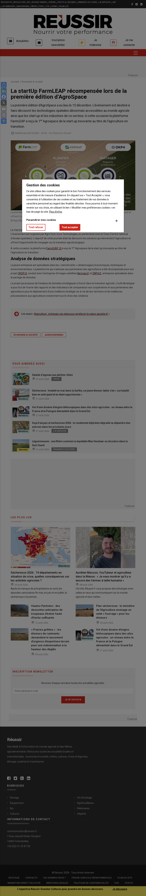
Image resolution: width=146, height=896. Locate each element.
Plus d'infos (55, 211)
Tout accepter (70, 227)
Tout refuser (35, 227)
